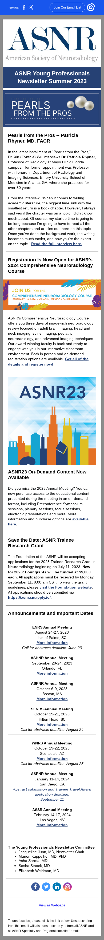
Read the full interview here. (56, 244)
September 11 (52, 799)
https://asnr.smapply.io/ (29, 597)
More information (52, 643)
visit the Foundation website (65, 587)
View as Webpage (52, 905)
